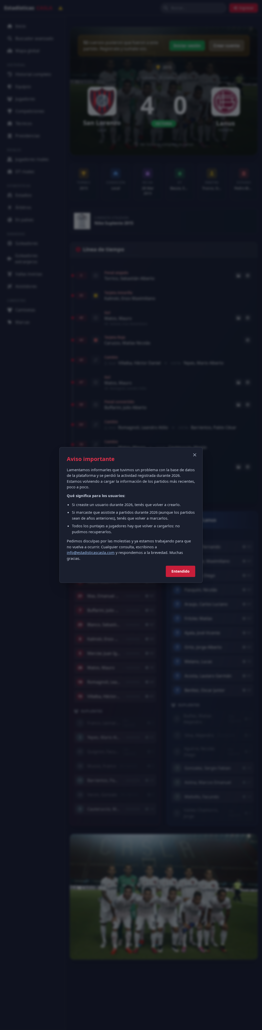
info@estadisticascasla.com (91, 552)
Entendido (180, 571)
